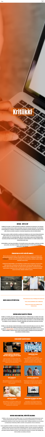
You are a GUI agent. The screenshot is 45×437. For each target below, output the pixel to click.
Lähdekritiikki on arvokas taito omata (33, 398)
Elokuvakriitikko (10, 328)
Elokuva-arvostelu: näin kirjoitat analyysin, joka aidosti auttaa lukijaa (12, 354)
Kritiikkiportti (5, 258)
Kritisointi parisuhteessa (33, 378)
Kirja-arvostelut (12, 378)
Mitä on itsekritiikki (12, 398)
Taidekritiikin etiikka (33, 354)
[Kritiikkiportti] (2, 1)
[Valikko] (42, 1)
